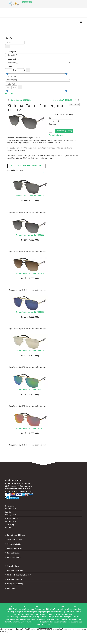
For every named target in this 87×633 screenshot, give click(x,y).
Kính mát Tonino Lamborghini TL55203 (30, 235)
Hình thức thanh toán (14, 579)
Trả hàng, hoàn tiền (14, 544)
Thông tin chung (13, 566)
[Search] (7, 46)
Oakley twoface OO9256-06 (21, 100)
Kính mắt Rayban (13, 553)
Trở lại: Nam (74, 105)
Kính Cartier (11, 588)
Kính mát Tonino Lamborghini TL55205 (30, 312)
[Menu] (80, 22)
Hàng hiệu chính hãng (15, 570)
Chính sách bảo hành (14, 540)
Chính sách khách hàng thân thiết (19, 575)
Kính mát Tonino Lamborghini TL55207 (30, 390)
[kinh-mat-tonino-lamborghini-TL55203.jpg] (27, 121)
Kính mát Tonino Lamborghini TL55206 (30, 351)
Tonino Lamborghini (56, 135)
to (15, 70)
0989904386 (27, 2)
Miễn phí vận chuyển (14, 548)
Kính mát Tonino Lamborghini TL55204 (30, 273)
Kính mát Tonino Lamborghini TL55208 (30, 428)
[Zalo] (14, 2)
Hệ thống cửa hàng (14, 557)
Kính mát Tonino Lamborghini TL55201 (30, 196)
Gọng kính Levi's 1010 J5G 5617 (64, 100)
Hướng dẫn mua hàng (15, 584)
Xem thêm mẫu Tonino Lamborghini (26, 166)
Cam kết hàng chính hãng (16, 535)
